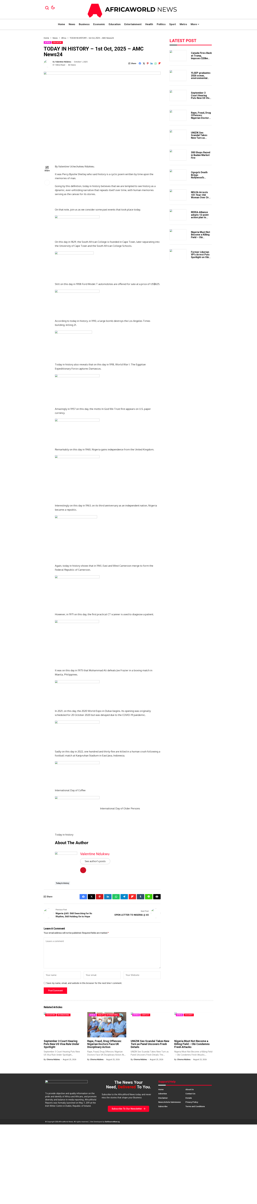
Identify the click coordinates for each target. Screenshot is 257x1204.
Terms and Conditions (195, 1106)
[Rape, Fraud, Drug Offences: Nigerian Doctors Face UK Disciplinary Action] (178, 115)
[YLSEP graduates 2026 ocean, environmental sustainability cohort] (178, 75)
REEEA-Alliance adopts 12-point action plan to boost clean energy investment (200, 219)
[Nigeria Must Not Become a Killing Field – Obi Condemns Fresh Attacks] (178, 234)
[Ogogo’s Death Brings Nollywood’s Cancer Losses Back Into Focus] (178, 174)
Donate (188, 1098)
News (55, 38)
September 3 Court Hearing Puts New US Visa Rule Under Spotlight (201, 97)
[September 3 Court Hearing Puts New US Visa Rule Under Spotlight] (178, 95)
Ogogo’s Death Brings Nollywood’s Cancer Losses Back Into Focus (200, 177)
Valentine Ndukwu (63, 62)
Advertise (162, 1094)
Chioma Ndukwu (53, 1059)
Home (46, 38)
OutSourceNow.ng (112, 1122)
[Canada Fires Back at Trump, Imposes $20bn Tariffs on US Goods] (178, 55)
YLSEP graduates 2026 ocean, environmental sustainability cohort (200, 78)
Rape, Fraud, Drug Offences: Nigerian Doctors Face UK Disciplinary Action (201, 117)
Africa (63, 38)
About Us (189, 1089)
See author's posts (95, 861)
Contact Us (190, 1094)
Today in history (62, 883)
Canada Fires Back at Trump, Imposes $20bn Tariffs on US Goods (201, 58)
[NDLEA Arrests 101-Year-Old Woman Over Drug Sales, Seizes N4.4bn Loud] (178, 194)
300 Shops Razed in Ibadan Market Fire (200, 155)
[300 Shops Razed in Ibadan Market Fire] (178, 155)
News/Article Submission (169, 1102)
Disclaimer (163, 1098)
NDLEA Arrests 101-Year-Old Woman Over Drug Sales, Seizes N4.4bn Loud (201, 197)
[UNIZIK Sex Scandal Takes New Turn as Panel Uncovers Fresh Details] (178, 135)
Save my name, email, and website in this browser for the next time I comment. (84, 983)
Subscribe (162, 1106)
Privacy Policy (191, 1102)
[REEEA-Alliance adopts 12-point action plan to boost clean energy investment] (178, 214)
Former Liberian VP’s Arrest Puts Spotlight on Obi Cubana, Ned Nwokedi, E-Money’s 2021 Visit (201, 258)
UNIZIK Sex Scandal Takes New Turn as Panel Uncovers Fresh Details (200, 137)
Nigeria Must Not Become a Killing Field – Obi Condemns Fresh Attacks (200, 237)
